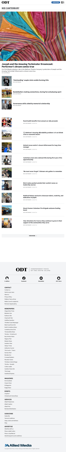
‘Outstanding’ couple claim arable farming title (31, 80)
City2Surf (7, 394)
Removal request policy (11, 304)
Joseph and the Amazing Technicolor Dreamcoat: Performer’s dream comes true (27, 65)
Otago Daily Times (9, 311)
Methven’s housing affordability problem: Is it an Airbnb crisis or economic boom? (43, 134)
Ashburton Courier (9, 348)
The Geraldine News (10, 332)
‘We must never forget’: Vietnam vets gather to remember (42, 171)
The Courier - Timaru (10, 350)
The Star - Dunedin (9, 364)
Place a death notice (10, 431)
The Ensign (7, 371)
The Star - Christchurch (11, 334)
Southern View (8, 343)
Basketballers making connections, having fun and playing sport (37, 92)
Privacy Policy (8, 297)
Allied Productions (9, 402)
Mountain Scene (9, 360)
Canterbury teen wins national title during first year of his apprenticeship (42, 159)
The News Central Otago (11, 362)
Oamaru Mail (8, 353)
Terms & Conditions (10, 418)
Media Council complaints (11, 301)
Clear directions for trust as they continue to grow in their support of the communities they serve (42, 222)
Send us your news (9, 292)
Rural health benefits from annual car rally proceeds (40, 121)
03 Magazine (8, 385)
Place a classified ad (10, 433)
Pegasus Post (8, 339)
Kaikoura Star (8, 316)
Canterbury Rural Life (10, 329)
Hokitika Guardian (9, 320)
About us (7, 294)
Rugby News (8, 388)
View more (32, 236)
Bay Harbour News (9, 336)
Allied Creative (8, 404)
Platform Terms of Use (10, 299)
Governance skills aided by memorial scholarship (31, 103)
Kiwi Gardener (8, 381)
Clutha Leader (8, 367)
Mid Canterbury (6, 73)
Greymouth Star (9, 318)
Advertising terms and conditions (13, 436)
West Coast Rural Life (10, 325)
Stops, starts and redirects (11, 421)
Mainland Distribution (10, 409)
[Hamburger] (62, 2)
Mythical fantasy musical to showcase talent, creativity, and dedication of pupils (43, 197)
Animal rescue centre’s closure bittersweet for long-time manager (42, 146)
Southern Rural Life (10, 369)
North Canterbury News (11, 327)
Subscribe (56, 2)
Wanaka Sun (8, 355)
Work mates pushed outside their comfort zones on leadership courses (40, 184)
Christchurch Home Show (11, 396)
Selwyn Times (8, 346)
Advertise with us (9, 429)
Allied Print (7, 406)
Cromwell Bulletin (9, 357)
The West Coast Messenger (11, 323)
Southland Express (9, 373)
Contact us (7, 290)
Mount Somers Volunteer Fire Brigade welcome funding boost (41, 209)
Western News (8, 341)
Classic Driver (8, 383)
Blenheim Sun (8, 313)
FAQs (6, 423)
